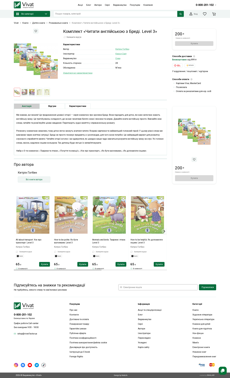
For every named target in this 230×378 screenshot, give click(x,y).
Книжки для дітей (201, 324)
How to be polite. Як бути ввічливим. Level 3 (66, 241)
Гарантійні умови (77, 328)
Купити (44, 264)
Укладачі (142, 342)
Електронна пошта (132, 287)
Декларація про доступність (83, 347)
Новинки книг (199, 352)
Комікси (196, 338)
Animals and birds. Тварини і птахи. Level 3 (109, 241)
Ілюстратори (144, 333)
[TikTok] (44, 365)
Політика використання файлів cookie (88, 342)
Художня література (202, 314)
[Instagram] (16, 365)
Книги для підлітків (202, 328)
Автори (141, 328)
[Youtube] (30, 365)
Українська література (203, 319)
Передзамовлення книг (204, 356)
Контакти (74, 314)
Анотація (26, 106)
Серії (140, 324)
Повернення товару (79, 324)
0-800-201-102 (23, 314)
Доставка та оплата (79, 319)
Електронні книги (201, 347)
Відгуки (52, 106)
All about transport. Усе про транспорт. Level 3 (28, 241)
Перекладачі (144, 338)
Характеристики (77, 106)
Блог (140, 314)
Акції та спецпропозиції (150, 310)
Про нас (73, 310)
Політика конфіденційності (82, 338)
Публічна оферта (77, 333)
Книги (195, 310)
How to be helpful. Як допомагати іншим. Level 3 (146, 241)
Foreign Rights (76, 356)
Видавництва (144, 319)
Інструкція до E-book (79, 352)
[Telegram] (37, 365)
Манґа (195, 342)
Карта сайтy (143, 347)
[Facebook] (23, 365)
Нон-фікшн (198, 333)
